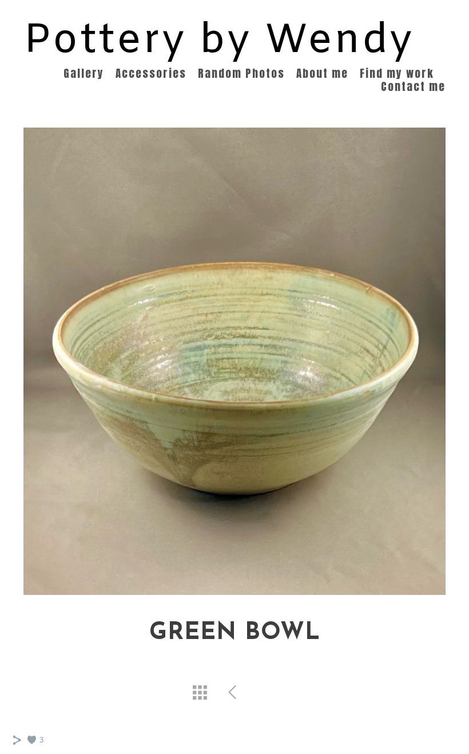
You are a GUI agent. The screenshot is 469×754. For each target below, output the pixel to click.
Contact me (413, 86)
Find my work (397, 73)
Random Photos (241, 73)
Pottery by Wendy (218, 41)
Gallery (83, 73)
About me (322, 73)
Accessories (151, 73)
